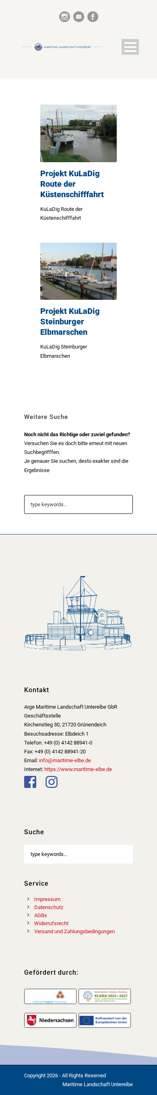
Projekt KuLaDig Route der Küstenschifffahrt (72, 184)
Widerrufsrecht (51, 923)
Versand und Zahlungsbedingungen (74, 931)
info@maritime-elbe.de (65, 760)
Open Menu (130, 47)
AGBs (40, 915)
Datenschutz (48, 907)
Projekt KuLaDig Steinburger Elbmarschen (70, 321)
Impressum (47, 899)
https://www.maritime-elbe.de (78, 769)
